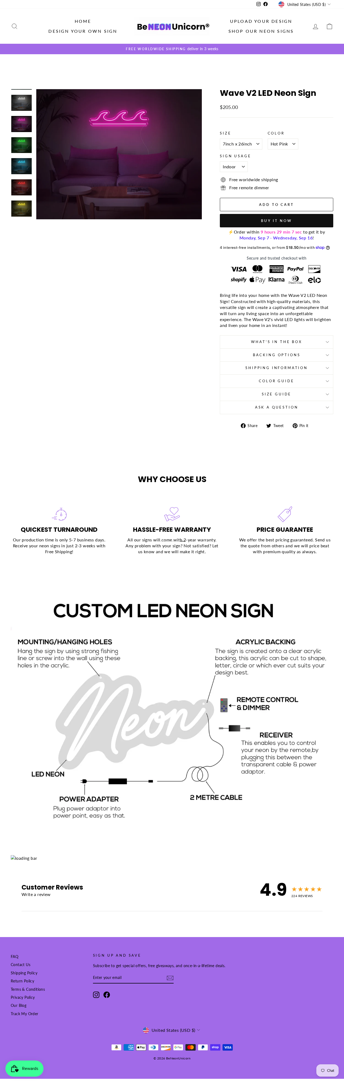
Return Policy (22, 981)
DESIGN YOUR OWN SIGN (82, 31)
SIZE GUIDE (276, 394)
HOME (83, 21)
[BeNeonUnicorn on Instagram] (96, 995)
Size (225, 133)
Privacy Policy (23, 997)
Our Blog (18, 1005)
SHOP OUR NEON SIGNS (261, 31)
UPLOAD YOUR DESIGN (261, 21)
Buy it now (276, 220)
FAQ (14, 957)
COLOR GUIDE (276, 381)
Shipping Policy (24, 973)
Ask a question (276, 407)
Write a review (36, 894)
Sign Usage (235, 156)
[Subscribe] (170, 978)
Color (276, 133)
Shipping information (276, 368)
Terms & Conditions (28, 989)
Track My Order (24, 1014)
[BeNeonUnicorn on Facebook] (106, 995)
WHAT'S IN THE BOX (276, 342)
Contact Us (20, 965)
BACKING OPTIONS (276, 355)
